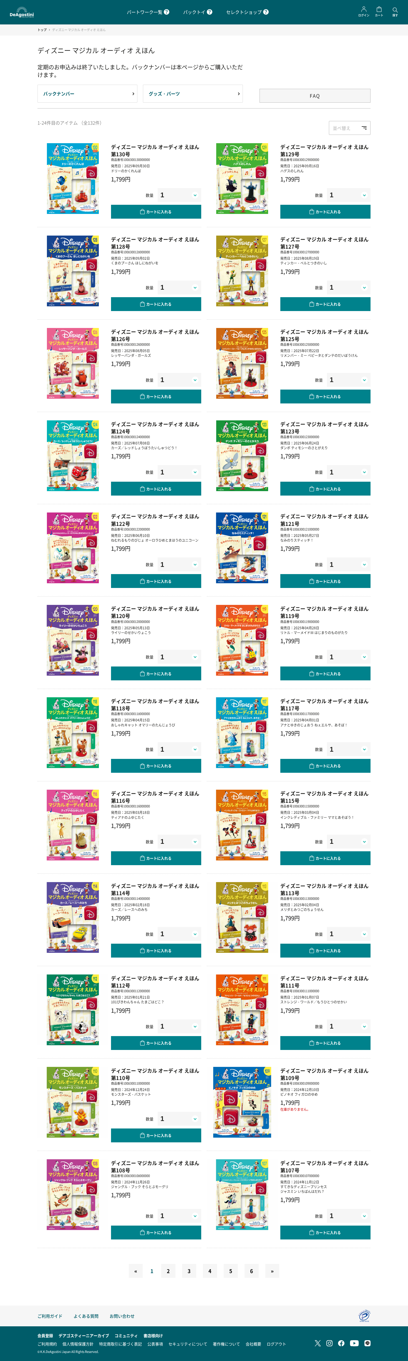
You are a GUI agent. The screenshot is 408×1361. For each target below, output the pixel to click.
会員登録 (45, 1335)
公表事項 (155, 1344)
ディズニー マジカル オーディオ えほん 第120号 (155, 612)
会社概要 (253, 1344)
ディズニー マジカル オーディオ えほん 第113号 (324, 889)
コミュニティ (126, 1335)
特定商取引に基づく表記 (120, 1344)
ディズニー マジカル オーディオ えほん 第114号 (155, 889)
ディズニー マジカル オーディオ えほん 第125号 (324, 335)
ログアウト (276, 1344)
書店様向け (153, 1335)
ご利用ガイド (49, 1316)
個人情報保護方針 (78, 1344)
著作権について (226, 1344)
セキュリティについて (187, 1344)
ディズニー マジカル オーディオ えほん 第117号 (324, 704)
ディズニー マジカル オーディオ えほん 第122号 (155, 519)
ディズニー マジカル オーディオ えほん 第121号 (324, 519)
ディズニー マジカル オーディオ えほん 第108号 (155, 1166)
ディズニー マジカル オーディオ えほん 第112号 (155, 981)
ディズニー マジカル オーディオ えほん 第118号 (155, 704)
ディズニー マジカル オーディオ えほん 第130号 (155, 150)
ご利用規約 (47, 1344)
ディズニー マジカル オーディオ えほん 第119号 (324, 612)
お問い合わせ (122, 1316)
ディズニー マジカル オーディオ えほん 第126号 (155, 335)
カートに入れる (159, 211)
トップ (42, 30)
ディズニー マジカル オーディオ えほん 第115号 (324, 797)
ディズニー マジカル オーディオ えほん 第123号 (324, 427)
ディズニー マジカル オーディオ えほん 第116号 (155, 797)
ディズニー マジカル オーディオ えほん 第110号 (155, 1074)
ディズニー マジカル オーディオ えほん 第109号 (324, 1074)
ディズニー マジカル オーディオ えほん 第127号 (324, 243)
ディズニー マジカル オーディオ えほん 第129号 (324, 150)
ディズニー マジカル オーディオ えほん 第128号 (155, 243)
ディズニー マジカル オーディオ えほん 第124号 (155, 427)
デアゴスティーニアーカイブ (84, 1335)
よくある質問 (86, 1316)
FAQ (315, 95)
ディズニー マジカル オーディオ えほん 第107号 (324, 1166)
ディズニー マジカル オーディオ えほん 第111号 (324, 981)
